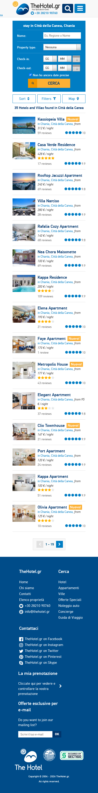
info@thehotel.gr (37, 611)
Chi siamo (26, 588)
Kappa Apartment (53, 476)
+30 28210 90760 (37, 605)
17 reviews (45, 164)
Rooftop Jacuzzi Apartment (60, 175)
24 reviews (45, 465)
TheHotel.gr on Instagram (44, 645)
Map (72, 98)
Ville (61, 594)
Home (23, 582)
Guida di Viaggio (70, 617)
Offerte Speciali (69, 600)
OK (57, 734)
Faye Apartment (52, 338)
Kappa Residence (52, 277)
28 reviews (45, 215)
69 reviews (45, 189)
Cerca (54, 83)
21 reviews (45, 327)
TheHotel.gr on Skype (41, 662)
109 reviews (45, 296)
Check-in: (23, 59)
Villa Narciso (48, 200)
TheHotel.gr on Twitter (42, 651)
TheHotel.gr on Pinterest (43, 656)
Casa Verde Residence (56, 144)
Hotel (62, 582)
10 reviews (45, 526)
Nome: (21, 36)
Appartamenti (68, 588)
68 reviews (45, 240)
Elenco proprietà (31, 600)
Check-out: (24, 68)
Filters (46, 98)
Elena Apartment (52, 308)
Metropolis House (53, 364)
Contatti (25, 594)
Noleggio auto (68, 605)
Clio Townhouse (51, 425)
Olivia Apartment (52, 507)
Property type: (26, 47)
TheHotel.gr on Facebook (43, 639)
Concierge (65, 611)
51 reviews (45, 495)
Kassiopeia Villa (51, 119)
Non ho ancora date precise (51, 75)
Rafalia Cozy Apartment (58, 226)
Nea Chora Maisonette (57, 251)
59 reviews (45, 133)
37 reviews (45, 414)
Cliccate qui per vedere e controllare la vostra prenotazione (36, 688)
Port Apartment (51, 451)
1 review (43, 352)
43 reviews (45, 383)
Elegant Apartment (54, 394)
